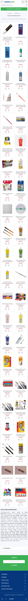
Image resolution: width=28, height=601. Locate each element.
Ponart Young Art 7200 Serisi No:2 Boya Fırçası (7, 127)
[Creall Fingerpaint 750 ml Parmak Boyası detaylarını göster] (20, 296)
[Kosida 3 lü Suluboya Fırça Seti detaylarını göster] (7, 230)
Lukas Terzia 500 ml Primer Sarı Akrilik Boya (20, 326)
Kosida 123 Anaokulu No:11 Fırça (20, 348)
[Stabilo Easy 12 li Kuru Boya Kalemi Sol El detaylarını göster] (7, 361)
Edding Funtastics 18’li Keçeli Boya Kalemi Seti (20, 172)
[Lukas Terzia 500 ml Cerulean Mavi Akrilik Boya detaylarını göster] (20, 75)
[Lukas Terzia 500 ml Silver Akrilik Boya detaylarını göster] (7, 75)
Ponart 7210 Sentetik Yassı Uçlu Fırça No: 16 (20, 283)
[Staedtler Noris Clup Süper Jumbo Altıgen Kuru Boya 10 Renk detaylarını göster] (20, 185)
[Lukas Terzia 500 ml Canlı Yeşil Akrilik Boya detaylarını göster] (20, 52)
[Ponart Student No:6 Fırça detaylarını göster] (7, 470)
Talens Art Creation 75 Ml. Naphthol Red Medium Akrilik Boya (20, 150)
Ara (26, 5)
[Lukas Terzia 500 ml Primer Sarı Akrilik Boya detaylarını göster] (20, 317)
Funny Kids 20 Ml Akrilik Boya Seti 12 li (7, 172)
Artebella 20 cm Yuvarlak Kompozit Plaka (21, 217)
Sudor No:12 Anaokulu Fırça (7, 457)
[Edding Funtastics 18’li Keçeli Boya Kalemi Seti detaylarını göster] (20, 164)
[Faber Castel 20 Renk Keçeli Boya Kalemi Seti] (7, 383)
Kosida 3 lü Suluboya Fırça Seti (7, 239)
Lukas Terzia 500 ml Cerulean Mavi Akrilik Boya (20, 84)
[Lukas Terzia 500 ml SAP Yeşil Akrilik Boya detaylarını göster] (20, 252)
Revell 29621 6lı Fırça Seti (21, 37)
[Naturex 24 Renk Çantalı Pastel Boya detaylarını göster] (20, 119)
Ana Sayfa (9, 13)
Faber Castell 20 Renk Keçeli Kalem (7, 391)
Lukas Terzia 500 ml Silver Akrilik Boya (7, 84)
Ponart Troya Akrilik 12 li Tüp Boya (21, 457)
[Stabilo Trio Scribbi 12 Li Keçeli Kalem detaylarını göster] (7, 426)
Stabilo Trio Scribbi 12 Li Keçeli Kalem (7, 435)
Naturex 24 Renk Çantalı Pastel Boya (21, 127)
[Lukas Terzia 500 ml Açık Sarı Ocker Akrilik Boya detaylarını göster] (20, 230)
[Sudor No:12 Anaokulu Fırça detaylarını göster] (7, 448)
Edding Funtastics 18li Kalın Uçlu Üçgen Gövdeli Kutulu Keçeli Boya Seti (7, 150)
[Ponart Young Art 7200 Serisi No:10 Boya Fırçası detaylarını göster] (20, 97)
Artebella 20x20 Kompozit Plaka (7, 217)
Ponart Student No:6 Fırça (7, 478)
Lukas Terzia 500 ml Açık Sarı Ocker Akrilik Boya (21, 239)
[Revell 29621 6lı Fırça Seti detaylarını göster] (20, 29)
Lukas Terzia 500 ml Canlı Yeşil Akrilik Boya (21, 61)
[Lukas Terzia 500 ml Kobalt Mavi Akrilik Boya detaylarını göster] (7, 339)
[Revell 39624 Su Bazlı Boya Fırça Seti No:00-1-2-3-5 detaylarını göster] (7, 52)
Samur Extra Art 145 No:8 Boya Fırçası (7, 106)
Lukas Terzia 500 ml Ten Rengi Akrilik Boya (7, 326)
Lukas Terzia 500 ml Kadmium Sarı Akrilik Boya (7, 261)
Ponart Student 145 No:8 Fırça (21, 479)
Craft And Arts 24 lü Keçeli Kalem (7, 304)
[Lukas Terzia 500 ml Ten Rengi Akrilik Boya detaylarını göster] (7, 317)
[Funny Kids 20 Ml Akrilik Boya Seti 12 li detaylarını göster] (7, 164)
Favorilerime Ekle (8, 43)
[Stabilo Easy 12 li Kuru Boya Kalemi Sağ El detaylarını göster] (20, 426)
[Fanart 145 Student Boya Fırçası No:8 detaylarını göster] (7, 404)
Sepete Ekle (5, 43)
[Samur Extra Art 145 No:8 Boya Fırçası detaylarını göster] (7, 97)
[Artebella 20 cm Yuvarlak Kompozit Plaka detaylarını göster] (20, 208)
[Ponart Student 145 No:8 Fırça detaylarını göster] (20, 470)
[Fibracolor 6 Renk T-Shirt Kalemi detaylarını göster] (7, 185)
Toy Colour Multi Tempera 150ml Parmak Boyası (20, 413)
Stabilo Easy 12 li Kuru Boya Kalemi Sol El (7, 370)
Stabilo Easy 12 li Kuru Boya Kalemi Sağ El (20, 435)
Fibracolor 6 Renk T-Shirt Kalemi (7, 194)
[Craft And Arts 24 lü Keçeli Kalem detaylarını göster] (7, 296)
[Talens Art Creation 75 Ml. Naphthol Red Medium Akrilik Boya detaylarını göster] (20, 140)
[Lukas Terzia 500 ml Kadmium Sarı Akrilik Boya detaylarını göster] (7, 252)
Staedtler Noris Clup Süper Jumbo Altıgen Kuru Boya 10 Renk (20, 195)
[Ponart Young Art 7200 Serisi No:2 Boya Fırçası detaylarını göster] (7, 119)
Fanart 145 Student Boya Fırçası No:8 (7, 413)
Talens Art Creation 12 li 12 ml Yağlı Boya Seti (20, 370)
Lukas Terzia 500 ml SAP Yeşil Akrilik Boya (21, 261)
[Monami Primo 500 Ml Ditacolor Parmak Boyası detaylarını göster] (7, 492)
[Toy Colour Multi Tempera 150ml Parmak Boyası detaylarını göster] (20, 404)
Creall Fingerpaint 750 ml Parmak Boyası (21, 304)
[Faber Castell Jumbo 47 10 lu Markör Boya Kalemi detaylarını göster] (20, 492)
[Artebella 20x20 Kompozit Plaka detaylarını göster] (7, 208)
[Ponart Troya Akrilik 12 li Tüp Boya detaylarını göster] (20, 448)
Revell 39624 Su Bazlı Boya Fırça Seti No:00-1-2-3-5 (7, 61)
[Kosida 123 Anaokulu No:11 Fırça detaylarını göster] (20, 339)
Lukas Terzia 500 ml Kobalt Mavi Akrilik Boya (7, 348)
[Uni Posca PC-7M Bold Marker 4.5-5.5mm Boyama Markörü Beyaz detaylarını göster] (7, 29)
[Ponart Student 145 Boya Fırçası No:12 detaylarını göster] (20, 383)
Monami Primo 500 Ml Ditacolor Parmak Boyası (7, 500)
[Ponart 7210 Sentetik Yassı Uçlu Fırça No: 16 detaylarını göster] (20, 274)
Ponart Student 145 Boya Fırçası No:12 (21, 391)
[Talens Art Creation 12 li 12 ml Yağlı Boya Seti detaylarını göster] (20, 361)
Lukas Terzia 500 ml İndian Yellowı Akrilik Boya (7, 283)
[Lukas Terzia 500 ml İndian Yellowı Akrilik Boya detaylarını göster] (7, 274)
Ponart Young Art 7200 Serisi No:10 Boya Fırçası (21, 106)
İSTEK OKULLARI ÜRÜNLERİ (14, 9)
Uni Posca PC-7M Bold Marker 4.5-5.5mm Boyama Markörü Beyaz (7, 38)
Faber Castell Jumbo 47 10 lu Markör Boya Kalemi (20, 500)
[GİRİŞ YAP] (22, 1)
